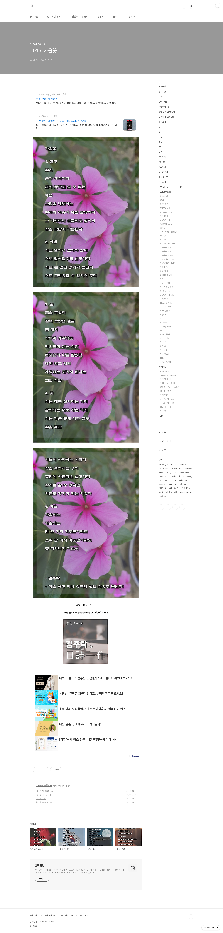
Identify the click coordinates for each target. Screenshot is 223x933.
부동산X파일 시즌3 (167, 247)
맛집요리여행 (164, 106)
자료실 (161, 416)
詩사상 (162, 228)
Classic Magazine (168, 375)
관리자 (131, 16)
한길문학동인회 (166, 379)
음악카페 (162, 157)
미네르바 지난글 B (167, 403)
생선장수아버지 (166, 391)
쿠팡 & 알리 (163, 177)
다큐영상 (163, 346)
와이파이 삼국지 (166, 275)
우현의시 (163, 315)
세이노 (161, 480)
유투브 (182, 507)
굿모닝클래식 (165, 220)
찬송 (187, 472)
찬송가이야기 (187, 488)
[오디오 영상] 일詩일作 (169, 232)
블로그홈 (34, 16)
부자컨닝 (163, 239)
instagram (164, 371)
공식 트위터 (34, 915)
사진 (160, 136)
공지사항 (162, 91)
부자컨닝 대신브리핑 (167, 243)
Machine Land (166, 212)
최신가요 (170, 464)
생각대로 (163, 200)
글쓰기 (116, 16)
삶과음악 (162, 121)
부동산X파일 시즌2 (167, 251)
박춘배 (161, 492)
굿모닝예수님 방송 (167, 259)
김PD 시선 (163, 101)
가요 (183, 476)
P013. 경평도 (42, 802)
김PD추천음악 (180, 464)
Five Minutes (165, 354)
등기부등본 (164, 411)
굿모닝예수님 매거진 (167, 263)
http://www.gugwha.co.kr (48, 94)
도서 (160, 152)
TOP (191, 916)
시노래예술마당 (166, 334)
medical (162, 162)
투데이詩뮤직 (165, 311)
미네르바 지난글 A (167, 399)
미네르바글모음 (178, 472)
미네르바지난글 (181, 480)
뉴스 (160, 96)
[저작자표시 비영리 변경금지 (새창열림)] (66, 769)
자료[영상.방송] (165, 192)
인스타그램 (168, 507)
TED (162, 358)
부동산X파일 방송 (166, 287)
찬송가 (188, 476)
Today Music (164, 468)
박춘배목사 (187, 468)
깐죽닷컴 (39, 865)
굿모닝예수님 (175, 476)
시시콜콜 (163, 322)
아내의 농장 (164, 196)
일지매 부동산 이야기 (168, 383)
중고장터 (162, 182)
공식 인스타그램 (67, 915)
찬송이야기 (163, 496)
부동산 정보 (163, 172)
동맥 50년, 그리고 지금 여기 (170, 187)
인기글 (170, 441)
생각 (160, 126)
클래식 (186, 484)
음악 (161, 330)
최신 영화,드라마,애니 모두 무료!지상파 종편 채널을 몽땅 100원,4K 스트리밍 (76, 126)
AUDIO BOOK (166, 224)
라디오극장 (164, 271)
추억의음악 (169, 480)
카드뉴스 (163, 236)
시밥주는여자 (165, 283)
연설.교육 (163, 350)
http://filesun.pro (44, 116)
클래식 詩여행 (165, 326)
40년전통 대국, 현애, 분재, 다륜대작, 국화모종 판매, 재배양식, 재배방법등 (76, 102)
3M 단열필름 (165, 208)
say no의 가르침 (166, 407)
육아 (160, 147)
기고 (161, 279)
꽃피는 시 (163, 318)
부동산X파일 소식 (166, 255)
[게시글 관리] (46, 769)
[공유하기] (42, 769)
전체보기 (162, 86)
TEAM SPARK (166, 303)
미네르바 (168, 488)
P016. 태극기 (42, 794)
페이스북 (161, 507)
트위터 (175, 507)
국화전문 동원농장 (47, 98)
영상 (160, 142)
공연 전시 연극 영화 (167, 111)
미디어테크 (164, 204)
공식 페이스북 (50, 915)
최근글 (161, 441)
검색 (184, 6)
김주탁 (161, 488)
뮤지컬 (167, 472)
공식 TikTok (85, 915)
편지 (160, 131)
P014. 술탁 (41, 798)
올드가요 (162, 464)
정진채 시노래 (165, 291)
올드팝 (161, 472)
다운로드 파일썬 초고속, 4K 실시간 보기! (61, 120)
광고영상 (163, 342)
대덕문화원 (164, 299)
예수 (170, 484)
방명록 (100, 16)
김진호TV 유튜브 (80, 16)
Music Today (186, 492)
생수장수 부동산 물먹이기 (169, 387)
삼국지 (176, 492)
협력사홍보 (164, 216)
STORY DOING (166, 307)
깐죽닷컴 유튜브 (55, 16)
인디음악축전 (165, 338)
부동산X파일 (163, 476)
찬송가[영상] (165, 267)
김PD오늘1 (164, 395)
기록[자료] (163, 367)
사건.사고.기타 (165, 362)
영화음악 (168, 492)
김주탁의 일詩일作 (44, 785)
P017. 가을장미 (43, 791)
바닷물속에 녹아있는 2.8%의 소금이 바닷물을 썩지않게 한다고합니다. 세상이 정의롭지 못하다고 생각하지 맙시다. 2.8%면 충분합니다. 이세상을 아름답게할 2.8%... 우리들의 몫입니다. (80, 871)
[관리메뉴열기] (217, 5)
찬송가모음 (163, 484)
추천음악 (177, 488)
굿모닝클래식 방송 (167, 295)
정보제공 (162, 167)
